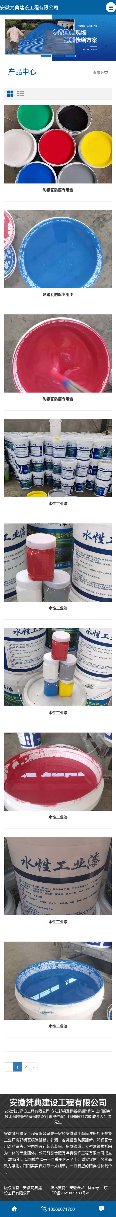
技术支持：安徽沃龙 (67, 1187)
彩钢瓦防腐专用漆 (58, 189)
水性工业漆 (58, 503)
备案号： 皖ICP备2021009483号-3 (79, 1190)
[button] (111, 7)
